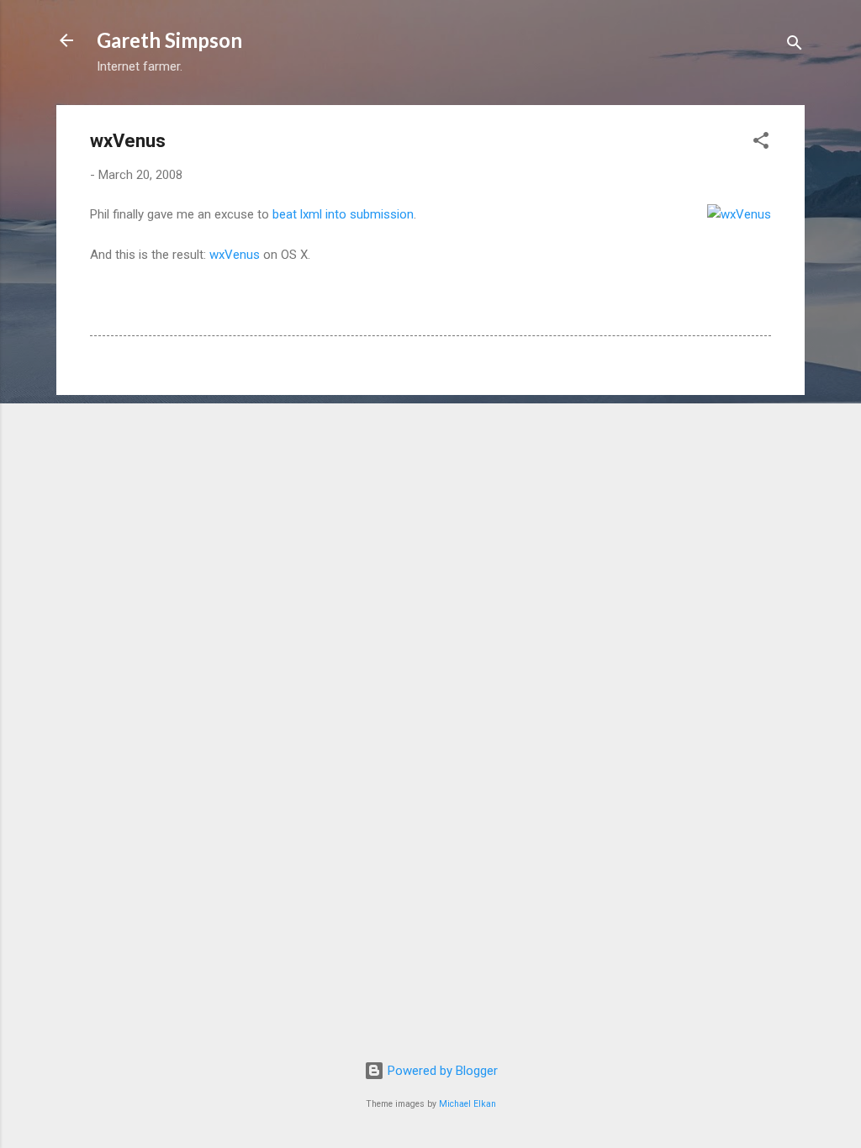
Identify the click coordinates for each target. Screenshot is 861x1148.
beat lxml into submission (343, 214)
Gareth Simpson (169, 40)
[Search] (794, 45)
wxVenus (234, 254)
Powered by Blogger (441, 1070)
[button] (761, 143)
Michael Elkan (467, 1103)
